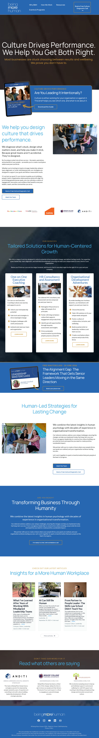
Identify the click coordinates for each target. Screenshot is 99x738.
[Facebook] (38, 720)
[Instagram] (44, 720)
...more (23, 624)
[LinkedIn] (55, 720)
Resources (60, 5)
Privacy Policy (49, 728)
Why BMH (33, 5)
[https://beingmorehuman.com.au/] (14, 7)
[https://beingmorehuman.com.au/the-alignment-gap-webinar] (18, 99)
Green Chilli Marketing (60, 726)
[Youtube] (49, 720)
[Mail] (60, 720)
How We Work (46, 5)
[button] (24, 606)
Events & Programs (37, 10)
